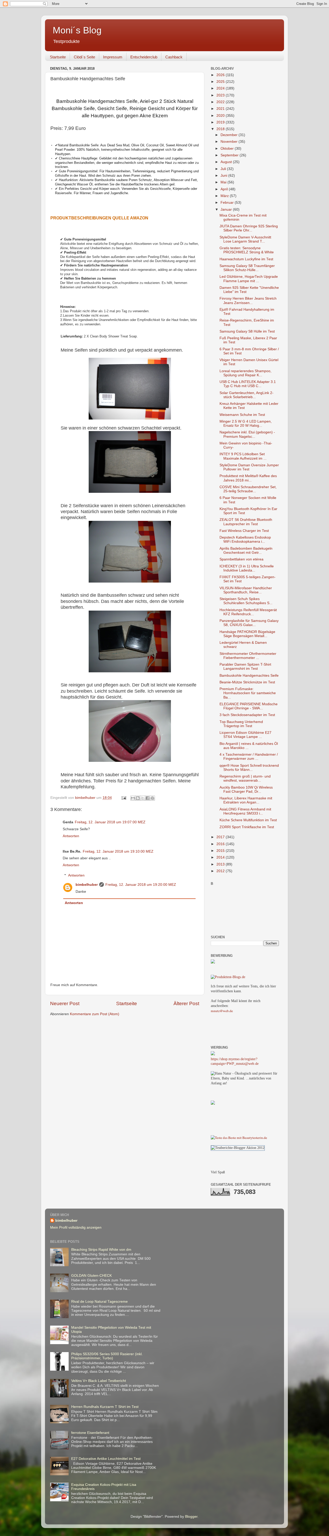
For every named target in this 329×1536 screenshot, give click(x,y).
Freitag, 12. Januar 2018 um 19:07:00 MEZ (110, 822)
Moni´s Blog (77, 30)
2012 (221, 871)
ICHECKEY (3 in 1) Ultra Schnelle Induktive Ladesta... (247, 568)
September (230, 155)
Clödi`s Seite (84, 57)
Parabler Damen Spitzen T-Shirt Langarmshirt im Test (245, 667)
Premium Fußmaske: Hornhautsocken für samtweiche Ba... (248, 693)
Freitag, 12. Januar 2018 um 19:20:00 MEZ (140, 885)
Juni (224, 175)
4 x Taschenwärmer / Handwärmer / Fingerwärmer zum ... (249, 757)
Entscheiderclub (143, 57)
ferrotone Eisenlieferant (90, 1433)
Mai (224, 182)
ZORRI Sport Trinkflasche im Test (247, 827)
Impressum (112, 57)
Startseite (58, 57)
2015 (221, 851)
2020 (221, 116)
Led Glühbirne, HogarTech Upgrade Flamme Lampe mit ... (249, 279)
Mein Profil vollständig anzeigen (76, 1227)
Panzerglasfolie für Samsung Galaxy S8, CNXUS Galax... (249, 623)
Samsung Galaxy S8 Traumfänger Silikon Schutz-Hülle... (247, 268)
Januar (227, 209)
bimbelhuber (87, 885)
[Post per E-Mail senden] (123, 798)
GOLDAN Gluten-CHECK (91, 1276)
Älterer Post (186, 1003)
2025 (221, 82)
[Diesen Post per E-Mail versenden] (132, 798)
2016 (221, 844)
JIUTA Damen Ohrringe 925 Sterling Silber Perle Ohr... (249, 228)
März (225, 196)
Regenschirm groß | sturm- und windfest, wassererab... (245, 778)
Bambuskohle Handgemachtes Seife (249, 675)
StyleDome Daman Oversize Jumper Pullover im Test (249, 467)
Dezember (230, 135)
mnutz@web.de (222, 1010)
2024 (221, 88)
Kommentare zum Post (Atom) (94, 1014)
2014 (221, 857)
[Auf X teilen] (142, 798)
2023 (221, 95)
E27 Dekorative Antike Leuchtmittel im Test (106, 1459)
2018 (221, 129)
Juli (224, 169)
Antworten (71, 836)
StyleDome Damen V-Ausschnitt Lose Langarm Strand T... (245, 239)
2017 (221, 837)
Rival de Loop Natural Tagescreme (99, 1301)
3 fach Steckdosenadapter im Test (247, 715)
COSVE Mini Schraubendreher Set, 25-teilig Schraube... (248, 489)
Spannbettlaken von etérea (241, 559)
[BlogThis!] (137, 798)
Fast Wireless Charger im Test (244, 531)
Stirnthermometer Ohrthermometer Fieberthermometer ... (248, 656)
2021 (221, 109)
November (230, 142)
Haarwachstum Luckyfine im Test (246, 259)
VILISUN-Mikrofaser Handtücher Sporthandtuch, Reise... (246, 590)
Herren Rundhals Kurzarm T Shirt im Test (105, 1407)
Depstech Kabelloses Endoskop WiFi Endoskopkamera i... (245, 539)
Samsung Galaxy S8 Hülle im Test (247, 331)
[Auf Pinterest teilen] (152, 798)
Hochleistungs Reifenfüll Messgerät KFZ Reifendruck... (248, 612)
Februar (228, 202)
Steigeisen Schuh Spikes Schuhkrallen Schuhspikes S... (246, 601)
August (227, 162)
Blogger (191, 1517)
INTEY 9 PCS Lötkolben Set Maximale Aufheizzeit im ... (243, 456)
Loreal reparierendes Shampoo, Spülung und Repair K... (245, 373)
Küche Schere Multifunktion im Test (248, 820)
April (225, 189)
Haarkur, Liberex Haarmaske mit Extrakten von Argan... (246, 800)
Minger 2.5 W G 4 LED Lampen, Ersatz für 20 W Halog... (246, 423)
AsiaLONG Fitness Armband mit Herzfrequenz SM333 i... (245, 811)
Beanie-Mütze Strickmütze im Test (247, 682)
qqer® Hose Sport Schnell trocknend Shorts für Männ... (249, 768)
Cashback (173, 57)
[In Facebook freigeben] (147, 798)
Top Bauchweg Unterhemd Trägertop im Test (241, 724)
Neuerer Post (64, 1003)
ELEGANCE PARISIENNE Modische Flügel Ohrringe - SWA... (249, 706)
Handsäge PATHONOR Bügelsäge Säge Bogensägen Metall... (247, 634)
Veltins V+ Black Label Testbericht (98, 1381)
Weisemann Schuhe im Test (242, 415)
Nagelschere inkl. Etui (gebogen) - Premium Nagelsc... (247, 434)
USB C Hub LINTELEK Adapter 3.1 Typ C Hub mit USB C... (248, 384)
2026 (221, 75)
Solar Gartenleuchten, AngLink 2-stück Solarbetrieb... (246, 395)
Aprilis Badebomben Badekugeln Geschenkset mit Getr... (246, 551)
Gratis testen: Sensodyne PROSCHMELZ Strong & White (247, 250)
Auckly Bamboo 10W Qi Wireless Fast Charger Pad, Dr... (246, 789)
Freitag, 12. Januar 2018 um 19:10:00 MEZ (118, 851)
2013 (221, 864)
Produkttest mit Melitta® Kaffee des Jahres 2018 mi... (248, 478)
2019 (221, 122)
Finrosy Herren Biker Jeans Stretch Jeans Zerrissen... (248, 301)
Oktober (228, 148)
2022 (221, 102)
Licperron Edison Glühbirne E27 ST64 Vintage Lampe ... (245, 735)
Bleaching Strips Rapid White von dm (101, 1250)
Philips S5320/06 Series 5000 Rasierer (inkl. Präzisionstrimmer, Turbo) (107, 1356)
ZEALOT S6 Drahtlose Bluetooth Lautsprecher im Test (246, 522)
